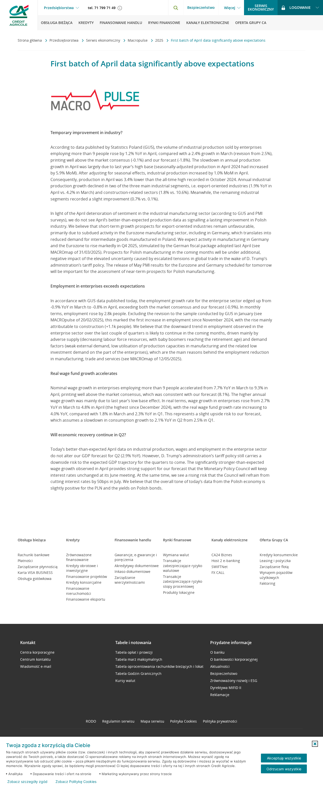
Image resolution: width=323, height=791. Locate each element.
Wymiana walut (176, 554)
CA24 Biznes (221, 554)
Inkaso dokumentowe (132, 571)
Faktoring (267, 583)
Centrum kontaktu (35, 659)
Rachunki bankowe (33, 554)
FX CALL (217, 572)
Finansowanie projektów (86, 576)
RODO (91, 721)
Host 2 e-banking (225, 560)
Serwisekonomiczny (261, 7)
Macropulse (138, 40)
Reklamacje (219, 694)
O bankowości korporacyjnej (234, 659)
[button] (315, 744)
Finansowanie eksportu (85, 599)
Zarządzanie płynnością (38, 566)
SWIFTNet (219, 566)
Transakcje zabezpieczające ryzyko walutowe (182, 565)
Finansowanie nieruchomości (78, 591)
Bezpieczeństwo (201, 7)
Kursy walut (125, 680)
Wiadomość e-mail (35, 666)
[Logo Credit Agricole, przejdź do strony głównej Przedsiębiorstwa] (19, 15)
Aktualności (220, 666)
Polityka (183, 721)
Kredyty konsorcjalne (83, 582)
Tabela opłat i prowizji (134, 652)
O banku (217, 652)
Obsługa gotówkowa (34, 578)
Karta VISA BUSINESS (35, 572)
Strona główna (30, 40)
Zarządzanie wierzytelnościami (130, 580)
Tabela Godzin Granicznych (138, 673)
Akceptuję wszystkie (284, 758)
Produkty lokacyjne (179, 592)
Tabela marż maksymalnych (138, 659)
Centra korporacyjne (37, 652)
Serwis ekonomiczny (103, 40)
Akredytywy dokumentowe (137, 565)
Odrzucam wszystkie (283, 769)
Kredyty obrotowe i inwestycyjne (82, 568)
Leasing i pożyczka (275, 560)
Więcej (229, 8)
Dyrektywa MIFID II (225, 687)
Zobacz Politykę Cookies (76, 782)
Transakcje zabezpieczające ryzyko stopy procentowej (182, 581)
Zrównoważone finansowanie (79, 557)
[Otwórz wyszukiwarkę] (175, 7)
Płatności (25, 560)
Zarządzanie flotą (274, 566)
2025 (159, 40)
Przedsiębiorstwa (59, 8)
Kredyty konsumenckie (279, 554)
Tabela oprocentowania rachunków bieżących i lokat (159, 666)
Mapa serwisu (152, 721)
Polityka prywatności (220, 721)
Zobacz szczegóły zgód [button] (27, 782)
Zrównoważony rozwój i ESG (233, 680)
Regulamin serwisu (118, 721)
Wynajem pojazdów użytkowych (276, 575)
